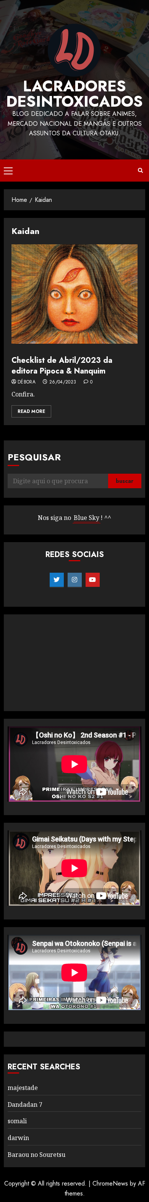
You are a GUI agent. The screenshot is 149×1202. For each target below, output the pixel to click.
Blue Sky (86, 517)
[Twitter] (57, 580)
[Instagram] (75, 580)
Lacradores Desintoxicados (74, 93)
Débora (27, 382)
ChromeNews (110, 1183)
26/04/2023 (62, 382)
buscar (124, 481)
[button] (8, 170)
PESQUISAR (34, 457)
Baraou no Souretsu (36, 1154)
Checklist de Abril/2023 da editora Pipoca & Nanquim (61, 366)
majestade (23, 1087)
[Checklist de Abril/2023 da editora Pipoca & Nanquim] (74, 294)
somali (17, 1121)
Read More (31, 411)
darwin (18, 1138)
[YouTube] (93, 580)
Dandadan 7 (25, 1104)
